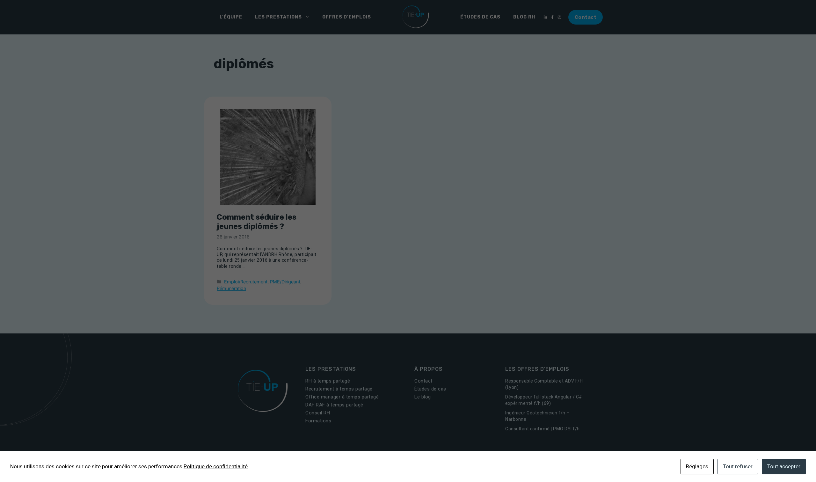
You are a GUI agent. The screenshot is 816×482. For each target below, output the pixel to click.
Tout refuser (738, 466)
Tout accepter (783, 466)
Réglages (697, 466)
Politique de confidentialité (216, 466)
